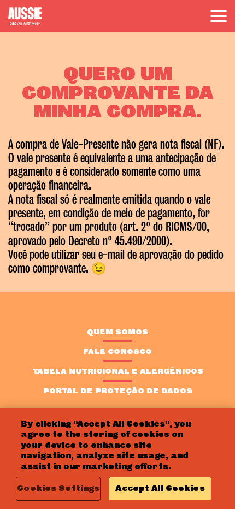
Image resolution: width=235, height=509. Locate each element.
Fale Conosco (117, 351)
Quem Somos (117, 331)
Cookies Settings (58, 488)
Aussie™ (25, 16)
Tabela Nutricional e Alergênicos (117, 371)
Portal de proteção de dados (117, 390)
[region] (117, 458)
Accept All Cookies (159, 488)
